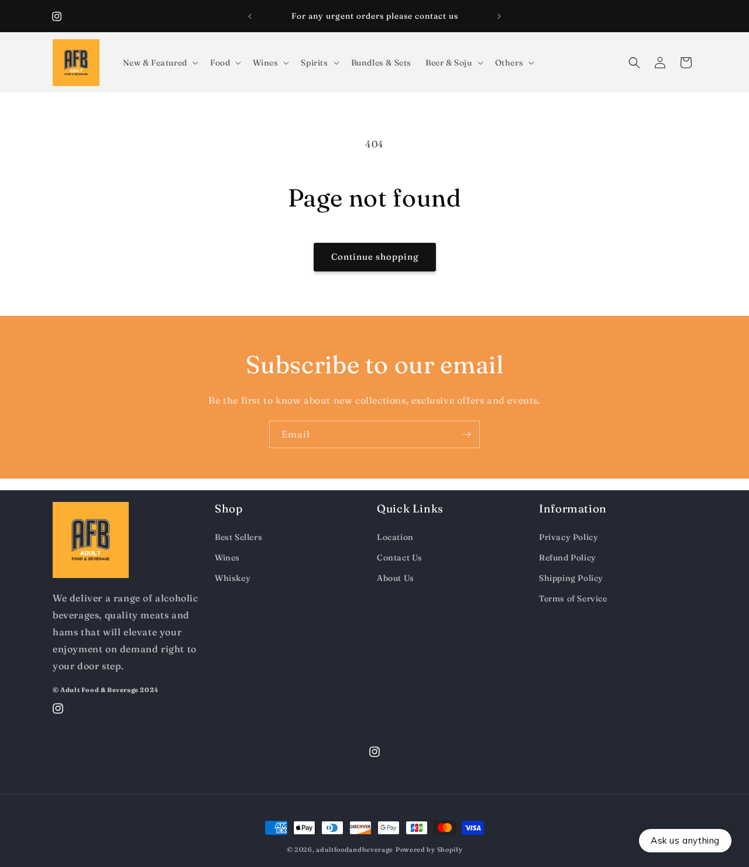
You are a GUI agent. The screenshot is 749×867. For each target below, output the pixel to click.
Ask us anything (685, 840)
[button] (159, 62)
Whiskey (232, 577)
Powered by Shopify (429, 849)
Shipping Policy (571, 577)
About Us (395, 577)
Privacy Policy (568, 536)
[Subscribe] (466, 434)
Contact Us (399, 557)
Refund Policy (567, 557)
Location (395, 536)
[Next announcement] (499, 16)
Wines (227, 557)
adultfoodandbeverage (354, 849)
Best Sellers (238, 536)
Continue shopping (374, 256)
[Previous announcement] (250, 16)
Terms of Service (573, 598)
